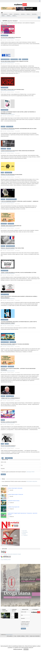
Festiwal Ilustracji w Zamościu (9, 422)
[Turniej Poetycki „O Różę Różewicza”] (20, 390)
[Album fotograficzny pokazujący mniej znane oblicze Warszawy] (20, 143)
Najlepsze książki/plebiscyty (11, 199)
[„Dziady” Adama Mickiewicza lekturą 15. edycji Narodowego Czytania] (20, 264)
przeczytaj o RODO (30, 471)
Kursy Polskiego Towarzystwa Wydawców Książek (11, 554)
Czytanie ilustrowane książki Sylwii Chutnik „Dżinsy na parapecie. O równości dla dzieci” (18, 112)
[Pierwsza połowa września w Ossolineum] (20, 166)
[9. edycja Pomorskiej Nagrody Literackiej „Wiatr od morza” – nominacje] (20, 193)
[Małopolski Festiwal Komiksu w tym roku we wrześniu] (20, 336)
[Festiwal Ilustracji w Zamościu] (20, 414)
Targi (20, 59)
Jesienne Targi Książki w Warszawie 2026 (11, 225)
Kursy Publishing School (5, 559)
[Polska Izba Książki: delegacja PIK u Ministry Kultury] (20, 53)
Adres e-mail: (3, 462)
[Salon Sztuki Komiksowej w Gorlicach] (20, 29)
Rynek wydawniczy (4, 35)
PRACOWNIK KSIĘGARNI (31, 481)
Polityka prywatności (17, 649)
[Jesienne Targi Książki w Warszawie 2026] (20, 217)
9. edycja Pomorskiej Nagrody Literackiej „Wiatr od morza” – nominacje (19, 201)
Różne (2, 172)
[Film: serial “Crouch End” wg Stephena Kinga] (20, 81)
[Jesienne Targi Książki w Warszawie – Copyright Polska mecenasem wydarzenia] (20, 360)
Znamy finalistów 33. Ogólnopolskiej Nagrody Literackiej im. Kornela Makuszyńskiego (19, 297)
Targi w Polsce (25, 59)
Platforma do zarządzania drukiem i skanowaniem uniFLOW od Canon (18, 128)
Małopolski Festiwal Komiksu (13, 500)
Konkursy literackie (4, 294)
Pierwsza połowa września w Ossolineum (11, 174)
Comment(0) (18, 63)
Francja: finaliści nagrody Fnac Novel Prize (12, 248)
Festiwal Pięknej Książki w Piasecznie (15, 494)
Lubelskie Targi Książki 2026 (13, 506)
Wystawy (8, 148)
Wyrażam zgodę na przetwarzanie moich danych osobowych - (17, 471)
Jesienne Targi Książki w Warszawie (15, 488)
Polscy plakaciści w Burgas (8, 445)
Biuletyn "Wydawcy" (11, 63)
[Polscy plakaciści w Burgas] (20, 437)
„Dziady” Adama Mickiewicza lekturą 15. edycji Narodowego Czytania (18, 272)
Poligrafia (3, 15)
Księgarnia (14, 15)
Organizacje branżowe (5, 59)
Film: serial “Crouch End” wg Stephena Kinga (12, 89)
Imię (1, 465)
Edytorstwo (3, 148)
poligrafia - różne (10, 126)
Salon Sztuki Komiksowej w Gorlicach (11, 37)
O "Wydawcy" (25, 535)
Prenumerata (25, 532)
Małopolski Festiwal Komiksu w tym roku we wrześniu (15, 344)
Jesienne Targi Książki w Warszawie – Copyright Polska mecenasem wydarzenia (18, 369)
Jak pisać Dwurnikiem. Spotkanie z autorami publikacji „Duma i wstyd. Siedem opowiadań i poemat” (19, 322)
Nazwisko (3, 468)
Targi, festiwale (11, 223)
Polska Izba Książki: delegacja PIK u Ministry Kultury (14, 61)
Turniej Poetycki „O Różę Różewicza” (10, 398)
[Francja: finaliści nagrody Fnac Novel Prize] (20, 240)
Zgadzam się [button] (26, 649)
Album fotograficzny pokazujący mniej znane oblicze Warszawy (18, 150)
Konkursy (3, 199)
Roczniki (24, 533)
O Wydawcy (8, 15)
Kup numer (24, 530)
